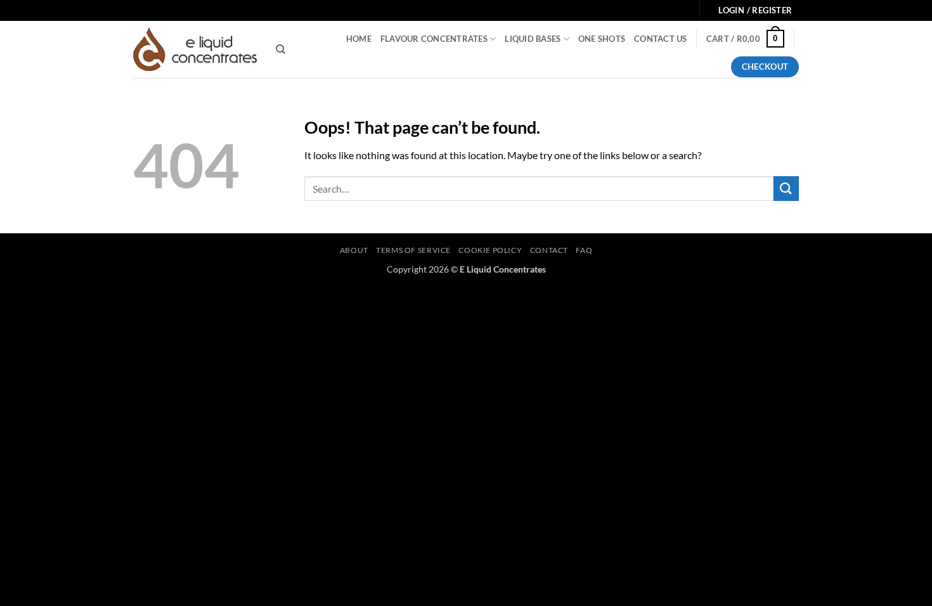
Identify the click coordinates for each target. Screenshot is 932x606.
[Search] (280, 49)
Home (359, 39)
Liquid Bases (532, 39)
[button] (745, 38)
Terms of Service (413, 250)
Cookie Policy (490, 250)
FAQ (584, 250)
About (354, 250)
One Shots (601, 39)
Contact (549, 250)
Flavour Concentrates (434, 39)
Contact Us (660, 39)
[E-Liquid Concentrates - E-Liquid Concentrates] (195, 49)
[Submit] (786, 188)
